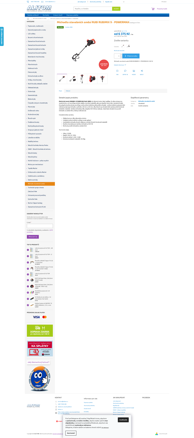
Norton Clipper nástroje (119, 412)
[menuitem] (33, 15)
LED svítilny (31, 34)
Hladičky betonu (33, 141)
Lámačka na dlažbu (34, 138)
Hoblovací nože (33, 68)
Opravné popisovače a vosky (37, 30)
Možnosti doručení (119, 51)
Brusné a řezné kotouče (35, 38)
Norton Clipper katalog (35, 203)
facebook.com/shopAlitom (65, 407)
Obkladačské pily (33, 88)
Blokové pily (32, 99)
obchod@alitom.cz (63, 401)
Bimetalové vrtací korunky (36, 57)
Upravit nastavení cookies (59, 434)
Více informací (105, 427)
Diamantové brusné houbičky (37, 53)
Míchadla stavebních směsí (36, 184)
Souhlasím (123, 420)
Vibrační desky (32, 153)
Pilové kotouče (32, 64)
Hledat (116, 9)
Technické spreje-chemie (36, 188)
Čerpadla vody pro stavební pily (38, 103)
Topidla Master (32, 168)
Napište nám (108, 2)
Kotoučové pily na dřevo (35, 76)
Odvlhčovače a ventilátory (36, 176)
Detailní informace (119, 65)
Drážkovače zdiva (33, 111)
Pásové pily (31, 107)
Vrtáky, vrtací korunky (35, 80)
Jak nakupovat (81, 2)
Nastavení (71, 433)
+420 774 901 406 (62, 404)
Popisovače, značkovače (35, 26)
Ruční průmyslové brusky (36, 126)
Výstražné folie (32, 199)
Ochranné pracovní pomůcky (37, 195)
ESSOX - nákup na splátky (119, 410)
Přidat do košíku (132, 56)
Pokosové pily (32, 72)
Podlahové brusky (33, 122)
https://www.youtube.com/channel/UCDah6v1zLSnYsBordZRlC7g (69, 413)
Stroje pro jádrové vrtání (35, 130)
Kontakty (86, 412)
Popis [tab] (60, 91)
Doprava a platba (88, 402)
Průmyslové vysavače (34, 134)
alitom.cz (60, 409)
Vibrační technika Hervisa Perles (38, 145)
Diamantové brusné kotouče (37, 45)
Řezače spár (32, 118)
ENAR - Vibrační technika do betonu (39, 149)
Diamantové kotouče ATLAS (37, 207)
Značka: (68, 27)
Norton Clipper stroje (118, 414)
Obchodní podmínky (95, 2)
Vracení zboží (87, 409)
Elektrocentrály (33, 180)
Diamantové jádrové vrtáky (36, 49)
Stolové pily (31, 91)
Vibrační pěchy (32, 157)
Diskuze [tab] (68, 91)
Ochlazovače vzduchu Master (37, 172)
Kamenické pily (32, 95)
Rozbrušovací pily (33, 114)
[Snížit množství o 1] (121, 57)
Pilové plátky (32, 61)
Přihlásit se (33, 237)
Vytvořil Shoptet (163, 434)
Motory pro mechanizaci (35, 164)
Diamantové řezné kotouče (36, 41)
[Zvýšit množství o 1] (121, 55)
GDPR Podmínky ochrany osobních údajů (123, 408)
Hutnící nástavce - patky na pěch (38, 161)
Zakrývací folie (32, 191)
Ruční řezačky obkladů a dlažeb (37, 84)
